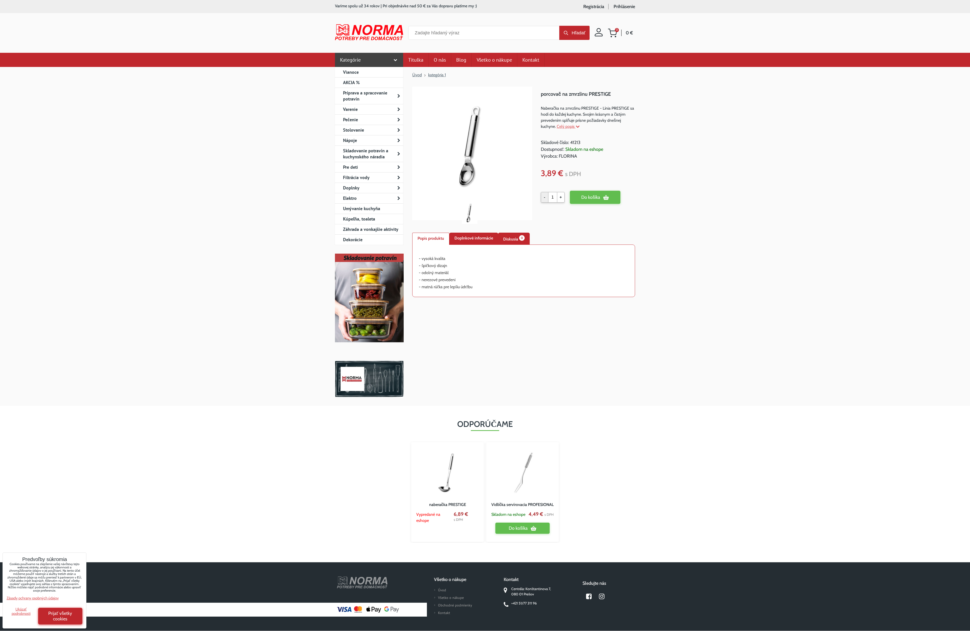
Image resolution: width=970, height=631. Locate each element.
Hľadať (579, 32)
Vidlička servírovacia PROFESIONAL (522, 504)
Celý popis (566, 126)
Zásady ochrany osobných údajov (33, 598)
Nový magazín (369, 305)
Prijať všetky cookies (60, 616)
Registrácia (593, 6)
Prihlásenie (624, 6)
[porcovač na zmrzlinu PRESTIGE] (472, 143)
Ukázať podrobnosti (21, 611)
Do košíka (590, 197)
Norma (369, 378)
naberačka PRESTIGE (447, 504)
